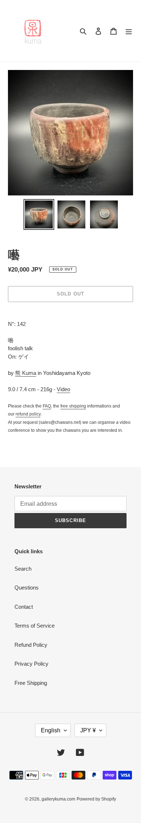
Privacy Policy (31, 664)
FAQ (47, 406)
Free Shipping (30, 683)
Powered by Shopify (96, 799)
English (50, 730)
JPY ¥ (88, 730)
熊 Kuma (25, 373)
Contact (23, 607)
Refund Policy (30, 645)
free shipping (73, 406)
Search (22, 569)
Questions (26, 587)
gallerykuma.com (58, 799)
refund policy (28, 414)
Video (63, 389)
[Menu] (128, 31)
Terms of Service (34, 626)
